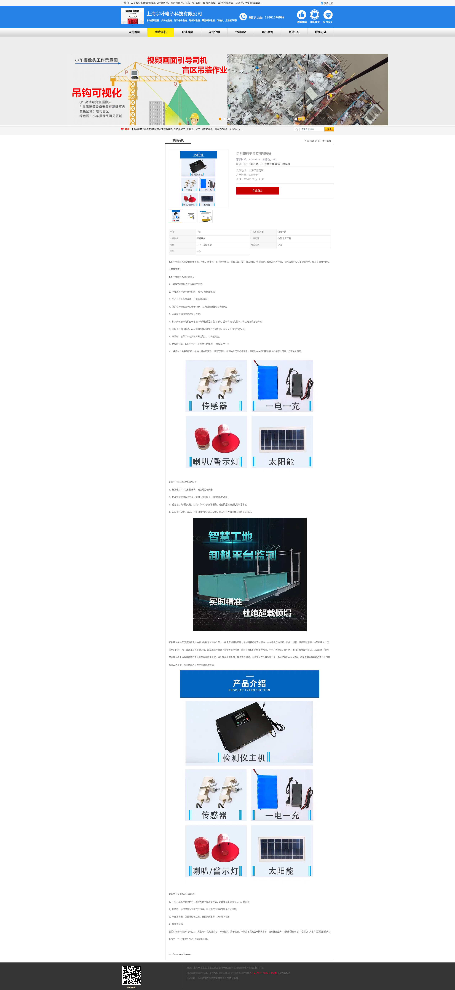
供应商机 (161, 32)
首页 (317, 141)
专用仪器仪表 (266, 164)
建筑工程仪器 (282, 164)
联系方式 (320, 32)
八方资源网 (203, 978)
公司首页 (134, 32)
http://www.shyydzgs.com (180, 954)
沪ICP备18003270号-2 (241, 973)
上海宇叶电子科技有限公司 (264, 973)
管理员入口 (223, 978)
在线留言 (258, 190)
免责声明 (213, 978)
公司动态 (241, 32)
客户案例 (267, 32)
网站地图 (233, 978)
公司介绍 (214, 32)
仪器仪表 (254, 164)
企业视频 (187, 32)
